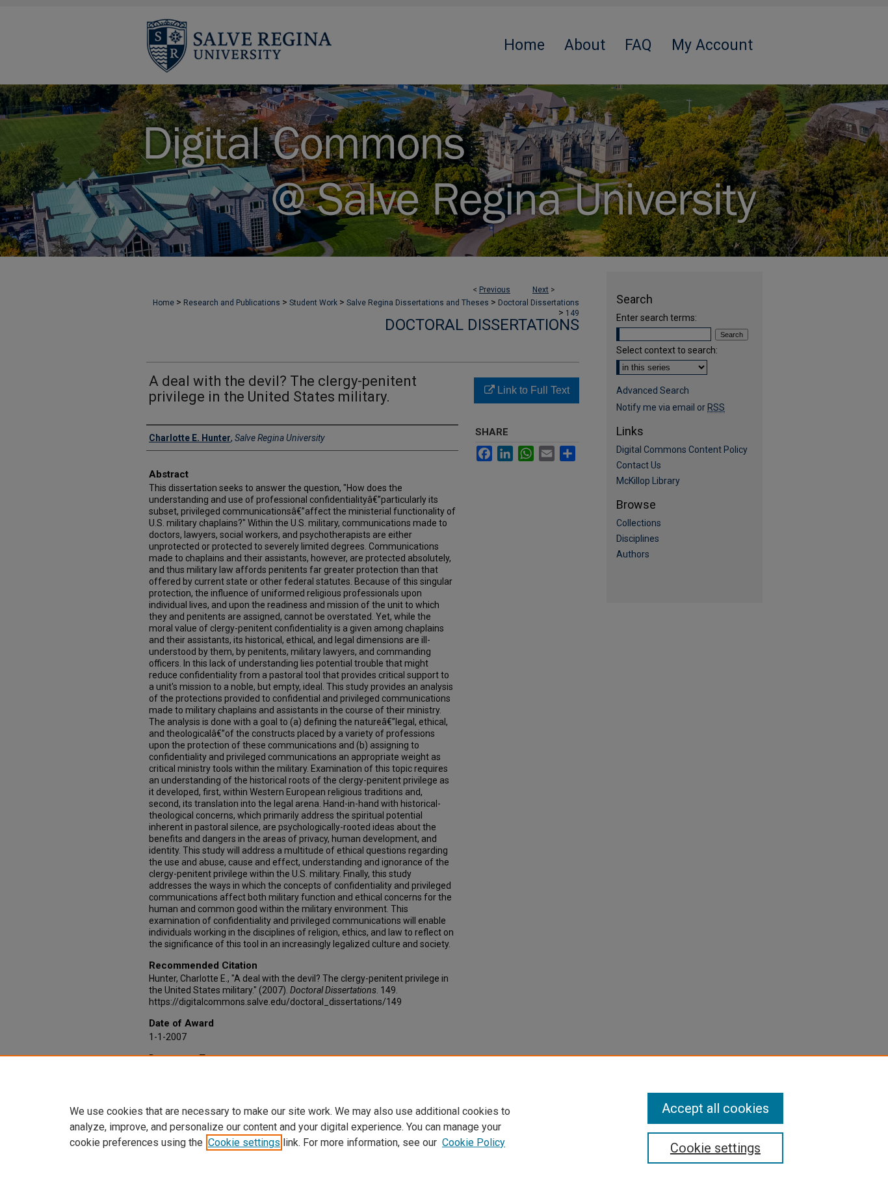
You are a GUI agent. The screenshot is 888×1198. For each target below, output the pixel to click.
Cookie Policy (473, 1142)
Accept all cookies (715, 1108)
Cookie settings (244, 1142)
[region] (444, 1126)
